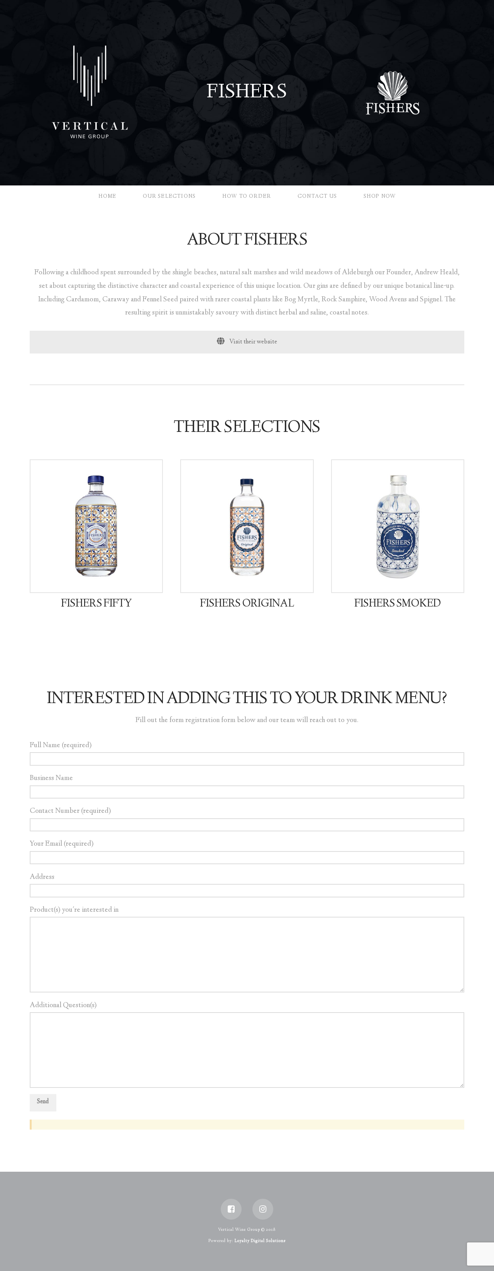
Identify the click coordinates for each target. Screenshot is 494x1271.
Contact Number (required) (70, 811)
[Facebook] (231, 1209)
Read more (99, 579)
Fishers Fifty (96, 604)
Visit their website (252, 342)
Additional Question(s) (63, 1006)
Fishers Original (247, 604)
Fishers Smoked (397, 604)
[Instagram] (262, 1209)
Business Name (51, 778)
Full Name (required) (60, 746)
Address (42, 877)
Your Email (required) (61, 844)
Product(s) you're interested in (74, 910)
